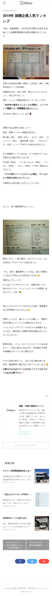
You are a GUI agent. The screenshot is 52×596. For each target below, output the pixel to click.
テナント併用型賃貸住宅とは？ (17, 470)
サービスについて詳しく (26, 445)
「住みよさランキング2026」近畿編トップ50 (23, 494)
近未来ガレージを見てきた (15, 517)
